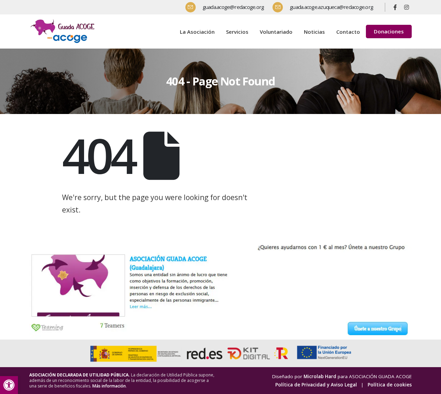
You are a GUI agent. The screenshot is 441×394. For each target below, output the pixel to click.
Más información (109, 386)
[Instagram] (406, 7)
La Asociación (197, 31)
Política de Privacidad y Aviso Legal (316, 385)
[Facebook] (395, 7)
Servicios (237, 31)
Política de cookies (390, 385)
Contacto (348, 31)
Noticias (314, 31)
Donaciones (389, 31)
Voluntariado (276, 31)
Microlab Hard (320, 376)
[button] (9, 385)
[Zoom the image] (63, 20)
